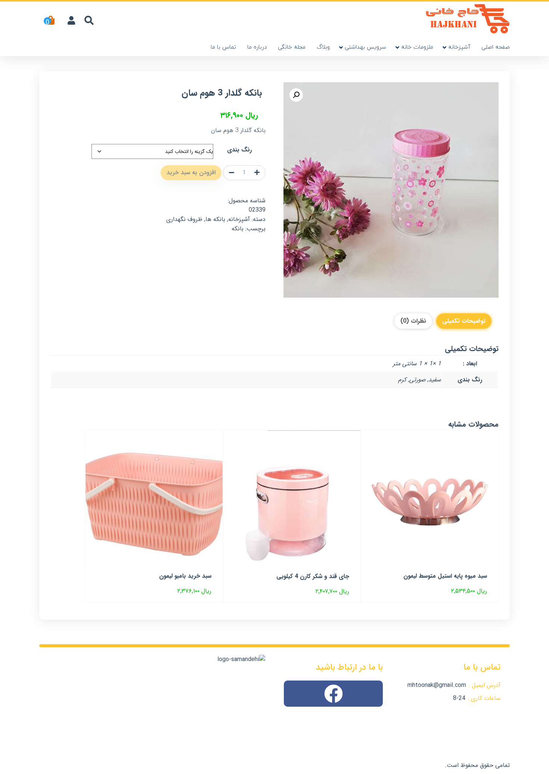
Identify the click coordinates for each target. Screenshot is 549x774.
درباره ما (257, 47)
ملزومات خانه (417, 47)
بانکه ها (215, 219)
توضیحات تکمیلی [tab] (464, 321)
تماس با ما (223, 47)
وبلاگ (323, 47)
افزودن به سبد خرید (191, 172)
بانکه (238, 228)
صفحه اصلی (495, 47)
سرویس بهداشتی (365, 47)
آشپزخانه (459, 47)
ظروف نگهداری (184, 219)
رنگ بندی (239, 149)
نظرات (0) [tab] (413, 321)
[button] (296, 95)
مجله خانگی (291, 47)
